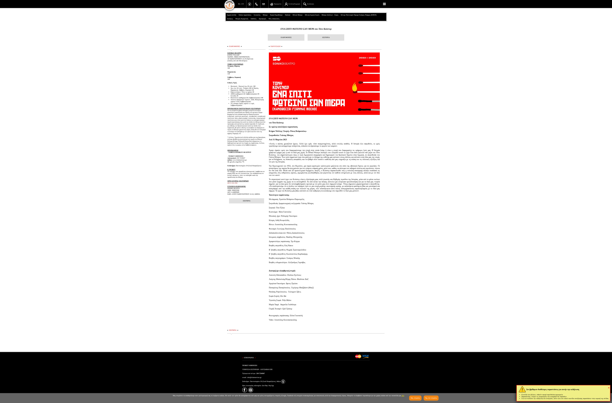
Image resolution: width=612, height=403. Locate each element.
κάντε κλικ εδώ (232, 183)
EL (239, 4)
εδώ (403, 395)
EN (243, 4)
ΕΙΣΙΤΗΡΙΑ (326, 37)
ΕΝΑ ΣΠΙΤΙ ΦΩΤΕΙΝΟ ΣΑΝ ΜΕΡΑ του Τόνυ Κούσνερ (306, 29)
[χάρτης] (283, 381)
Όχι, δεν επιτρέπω (431, 398)
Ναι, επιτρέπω (415, 398)
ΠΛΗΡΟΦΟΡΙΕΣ (286, 37)
